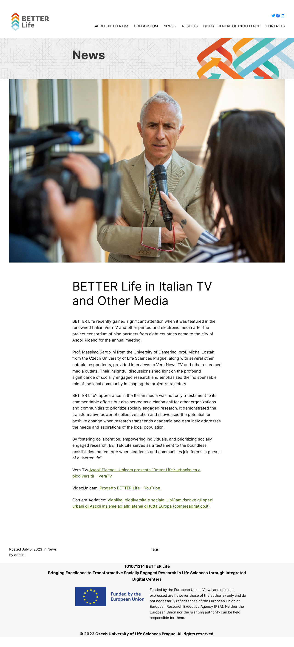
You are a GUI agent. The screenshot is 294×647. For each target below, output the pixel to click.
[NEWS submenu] (176, 26)
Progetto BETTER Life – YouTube (130, 488)
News (52, 549)
